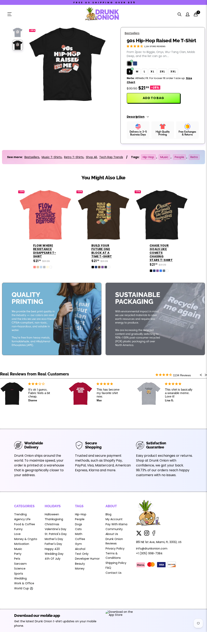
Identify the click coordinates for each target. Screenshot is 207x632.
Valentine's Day (55, 529)
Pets (17, 559)
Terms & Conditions (113, 555)
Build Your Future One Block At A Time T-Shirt (101, 250)
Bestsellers (132, 33)
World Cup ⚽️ (23, 588)
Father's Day (53, 544)
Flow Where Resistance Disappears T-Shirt (44, 250)
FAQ (108, 568)
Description (136, 117)
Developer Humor (87, 559)
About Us (112, 534)
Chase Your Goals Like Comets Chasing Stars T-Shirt (161, 252)
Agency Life (22, 519)
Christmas (52, 524)
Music (164, 157)
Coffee (80, 539)
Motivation (21, 544)
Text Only (82, 554)
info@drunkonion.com (151, 548)
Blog (108, 514)
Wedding (20, 578)
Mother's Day (54, 539)
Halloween (52, 514)
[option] (67, 63)
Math (78, 534)
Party (17, 554)
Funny (18, 529)
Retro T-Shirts (73, 157)
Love (17, 534)
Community (114, 529)
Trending (20, 514)
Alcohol (80, 549)
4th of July (52, 559)
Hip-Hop (148, 157)
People (179, 157)
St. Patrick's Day (56, 534)
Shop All (91, 157)
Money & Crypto (25, 539)
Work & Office (24, 583)
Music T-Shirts (52, 157)
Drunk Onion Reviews (114, 541)
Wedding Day (54, 554)
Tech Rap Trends (111, 157)
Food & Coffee (24, 524)
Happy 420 (52, 549)
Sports (18, 574)
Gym (78, 544)
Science (19, 568)
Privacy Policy (115, 548)
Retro (194, 157)
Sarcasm (20, 564)
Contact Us (113, 573)
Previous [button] (38, 64)
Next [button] (97, 64)
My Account (114, 519)
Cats (78, 529)
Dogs (78, 524)
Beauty (80, 564)
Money (79, 568)
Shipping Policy (116, 563)
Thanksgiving (54, 519)
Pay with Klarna (116, 524)
